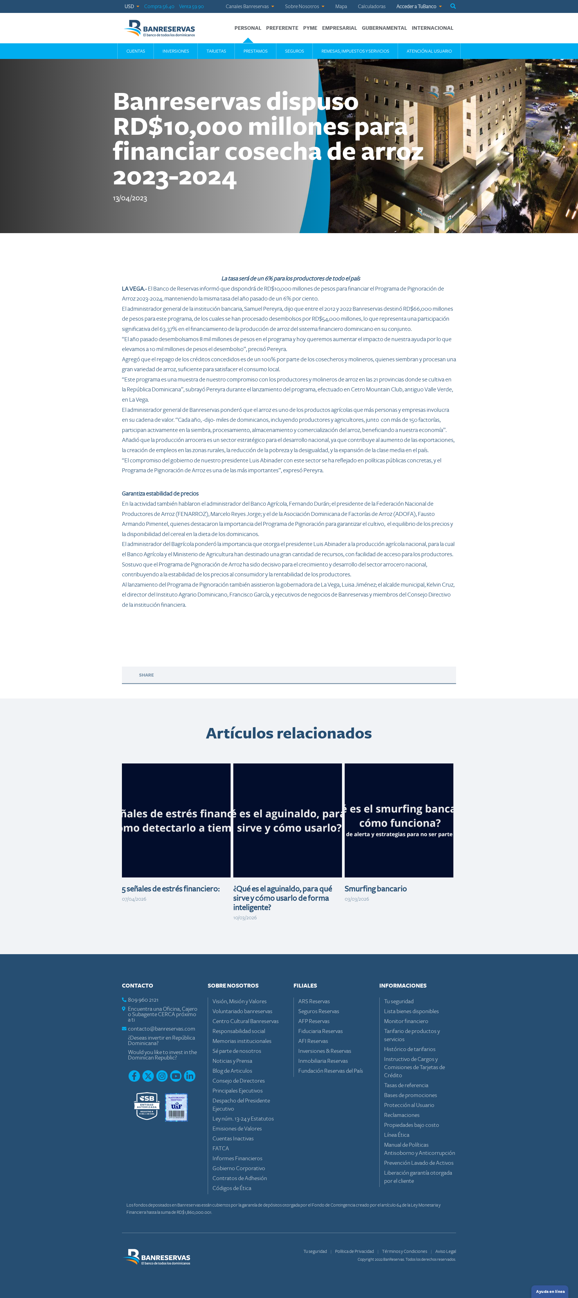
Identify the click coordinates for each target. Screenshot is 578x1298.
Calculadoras (372, 6)
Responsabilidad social (239, 1031)
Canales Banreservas (248, 6)
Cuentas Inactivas (233, 1138)
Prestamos (256, 51)
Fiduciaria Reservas (320, 1031)
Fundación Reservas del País (330, 1071)
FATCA (221, 1148)
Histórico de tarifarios (410, 1049)
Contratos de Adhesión (240, 1178)
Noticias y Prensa (232, 1061)
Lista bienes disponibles (411, 1011)
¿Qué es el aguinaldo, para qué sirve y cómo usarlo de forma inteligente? (282, 898)
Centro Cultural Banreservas (246, 1021)
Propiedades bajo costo (411, 1125)
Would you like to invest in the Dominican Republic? (162, 1055)
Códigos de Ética (232, 1188)
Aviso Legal (445, 1251)
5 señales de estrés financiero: (171, 889)
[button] (453, 6)
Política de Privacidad (354, 1251)
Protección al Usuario (409, 1105)
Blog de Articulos (232, 1071)
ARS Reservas (314, 1001)
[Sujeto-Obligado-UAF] (176, 1107)
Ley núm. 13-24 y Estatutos (243, 1118)
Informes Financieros (238, 1158)
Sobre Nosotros (302, 6)
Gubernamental (384, 28)
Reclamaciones (402, 1115)
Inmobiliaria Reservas (323, 1061)
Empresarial (339, 28)
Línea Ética (396, 1135)
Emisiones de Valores (237, 1128)
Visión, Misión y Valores (240, 1001)
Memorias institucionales (242, 1041)
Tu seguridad (399, 1001)
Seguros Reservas (318, 1011)
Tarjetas (216, 51)
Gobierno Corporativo (239, 1168)
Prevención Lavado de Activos (419, 1163)
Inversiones (176, 51)
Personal (248, 28)
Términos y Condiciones (405, 1251)
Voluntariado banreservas (242, 1011)
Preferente (282, 28)
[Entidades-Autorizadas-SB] (146, 1107)
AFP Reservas (314, 1021)
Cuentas (135, 51)
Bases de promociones (410, 1095)
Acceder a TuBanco (416, 6)
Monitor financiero (406, 1021)
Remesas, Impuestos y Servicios (355, 51)
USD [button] (130, 6)
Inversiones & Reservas (324, 1051)
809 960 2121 (143, 1000)
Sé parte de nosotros (237, 1051)
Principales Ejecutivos (238, 1090)
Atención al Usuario (429, 51)
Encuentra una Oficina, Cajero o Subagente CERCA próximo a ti (162, 1014)
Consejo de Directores (239, 1081)
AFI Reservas (313, 1041)
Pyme (310, 28)
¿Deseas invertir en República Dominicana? (161, 1040)
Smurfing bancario (376, 889)
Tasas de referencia (406, 1085)
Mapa (341, 6)
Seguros (294, 51)
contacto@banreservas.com (161, 1028)
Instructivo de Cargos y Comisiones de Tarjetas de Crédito (414, 1067)
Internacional (432, 28)
